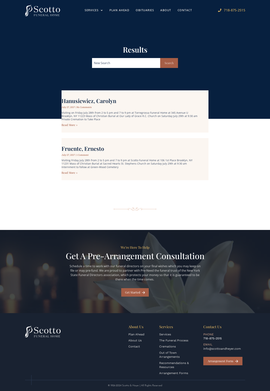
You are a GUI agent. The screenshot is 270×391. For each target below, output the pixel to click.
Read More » (70, 125)
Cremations (167, 346)
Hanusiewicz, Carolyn (89, 100)
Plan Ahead (119, 10)
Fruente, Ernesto (83, 148)
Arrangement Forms (173, 373)
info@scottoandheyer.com (222, 348)
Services (165, 334)
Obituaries (145, 10)
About (165, 10)
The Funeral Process (173, 340)
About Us (135, 340)
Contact (185, 10)
